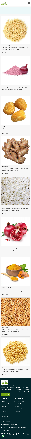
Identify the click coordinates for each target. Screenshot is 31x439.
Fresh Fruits (5, 247)
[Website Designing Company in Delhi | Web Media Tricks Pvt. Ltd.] (27, 434)
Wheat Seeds (5, 328)
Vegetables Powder (7, 86)
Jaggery (4, 126)
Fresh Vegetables (6, 166)
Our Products (5, 406)
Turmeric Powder (6, 287)
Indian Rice (5, 207)
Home (3, 401)
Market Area (5, 413)
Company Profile (5, 403)
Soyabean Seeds (6, 368)
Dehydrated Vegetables (8, 46)
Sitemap (4, 411)
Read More (5, 53)
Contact (4, 408)
